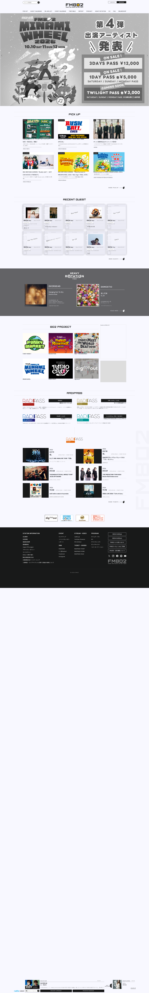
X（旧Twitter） (63, 482)
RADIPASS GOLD (79, 484)
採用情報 (25, 469)
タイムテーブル (95, 467)
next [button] (139, 14)
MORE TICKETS (113, 432)
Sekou (117, 170)
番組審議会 (26, 475)
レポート (61, 472)
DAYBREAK (43, 983)
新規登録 (121, 2)
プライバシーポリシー (29, 480)
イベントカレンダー (64, 469)
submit (38, 990)
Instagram (62, 487)
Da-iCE (74, 170)
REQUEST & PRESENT (56, 990)
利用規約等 (22, 991)
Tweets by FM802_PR (104, 255)
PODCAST (89, 11)
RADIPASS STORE (79, 482)
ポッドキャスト (95, 475)
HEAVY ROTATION (100, 11)
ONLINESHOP (122, 11)
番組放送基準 (26, 472)
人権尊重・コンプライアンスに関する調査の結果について (38, 493)
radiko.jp (77, 467)
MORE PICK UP (113, 118)
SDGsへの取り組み (28, 485)
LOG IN (112, 2)
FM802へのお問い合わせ (117, 473)
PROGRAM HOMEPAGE (88, 990)
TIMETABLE (72, 11)
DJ (109, 11)
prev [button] (2, 14)
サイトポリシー (27, 482)
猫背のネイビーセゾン (53, 170)
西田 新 (45, 985)
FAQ (114, 11)
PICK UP (25, 11)
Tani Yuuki (116, 143)
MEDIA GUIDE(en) (117, 469)
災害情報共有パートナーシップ (31, 490)
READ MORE (114, 241)
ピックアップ (62, 467)
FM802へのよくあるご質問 (117, 477)
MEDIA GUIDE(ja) (117, 464)
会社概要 (25, 467)
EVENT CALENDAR (60, 11)
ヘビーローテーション (97, 477)
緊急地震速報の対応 (28, 488)
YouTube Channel (79, 469)
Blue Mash (74, 143)
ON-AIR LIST (48, 11)
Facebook (62, 484)
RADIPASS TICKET (79, 479)
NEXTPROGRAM (107, 986)
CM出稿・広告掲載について (117, 481)
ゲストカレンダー (96, 472)
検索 (38, 2)
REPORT (81, 11)
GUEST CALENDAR (36, 11)
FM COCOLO (77, 472)
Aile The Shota (32, 170)
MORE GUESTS (113, 189)
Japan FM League (28, 477)
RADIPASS (62, 479)
